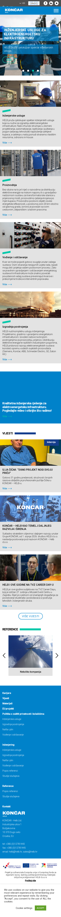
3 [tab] (33, 71)
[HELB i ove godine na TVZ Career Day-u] (30, 567)
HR (23, 3)
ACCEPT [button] (40, 908)
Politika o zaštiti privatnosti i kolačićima (23, 714)
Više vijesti (30, 616)
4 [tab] (38, 71)
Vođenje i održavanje (13, 734)
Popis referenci (10, 770)
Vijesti (5, 698)
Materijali (7, 703)
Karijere (6, 693)
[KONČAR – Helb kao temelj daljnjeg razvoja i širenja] (30, 508)
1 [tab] (23, 71)
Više (9, 60)
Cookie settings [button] (24, 908)
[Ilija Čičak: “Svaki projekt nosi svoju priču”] (30, 452)
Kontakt (6, 806)
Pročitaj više (30, 880)
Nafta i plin (7, 729)
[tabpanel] (30, 45)
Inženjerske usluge (11, 719)
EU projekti (8, 708)
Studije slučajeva (10, 776)
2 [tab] (28, 71)
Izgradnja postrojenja (13, 724)
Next (57, 655)
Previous (4, 655)
